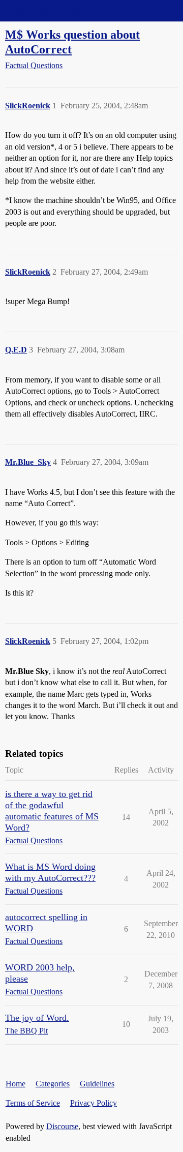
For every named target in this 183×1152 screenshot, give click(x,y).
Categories (53, 1083)
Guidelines (97, 1083)
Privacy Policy (93, 1103)
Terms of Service (33, 1103)
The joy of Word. (37, 1018)
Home (15, 1083)
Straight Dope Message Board (53, 10)
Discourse (62, 1126)
